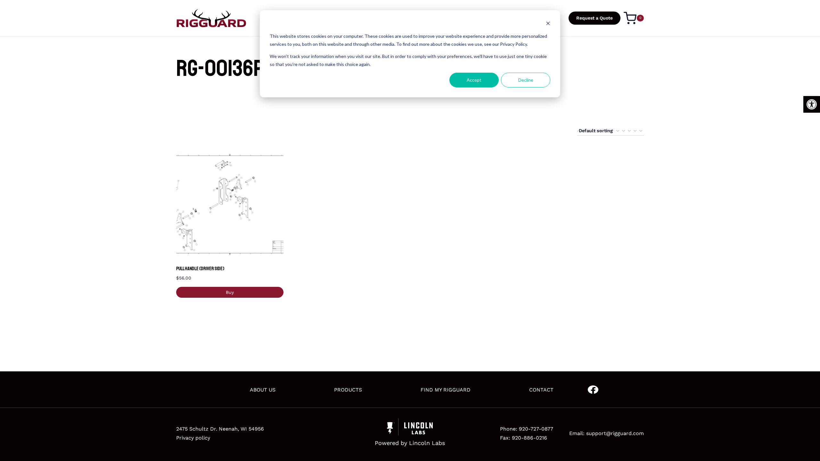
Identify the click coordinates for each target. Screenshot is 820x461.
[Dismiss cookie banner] (548, 24)
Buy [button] (230, 292)
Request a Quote (594, 17)
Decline (525, 80)
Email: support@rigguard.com (606, 433)
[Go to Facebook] (593, 389)
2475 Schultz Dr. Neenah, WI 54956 (220, 429)
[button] (811, 104)
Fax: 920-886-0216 (523, 438)
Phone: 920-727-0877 (526, 429)
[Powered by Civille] (410, 433)
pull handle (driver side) (200, 268)
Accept (474, 80)
